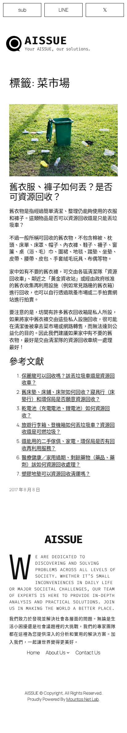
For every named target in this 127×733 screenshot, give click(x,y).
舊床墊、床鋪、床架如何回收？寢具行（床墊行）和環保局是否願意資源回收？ (68, 395)
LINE (63, 9)
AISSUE (46, 40)
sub (22, 9)
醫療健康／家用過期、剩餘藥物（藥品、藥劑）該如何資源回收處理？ (68, 461)
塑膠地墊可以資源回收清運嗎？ (56, 473)
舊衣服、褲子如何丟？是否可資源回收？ (61, 192)
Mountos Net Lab (82, 699)
